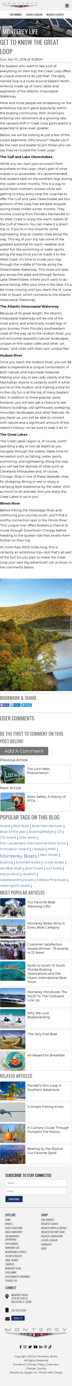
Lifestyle (38, 849)
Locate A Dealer (34, 14)
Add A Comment (24, 751)
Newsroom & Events (15, 1252)
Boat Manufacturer (47, 826)
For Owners (16, 14)
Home (8, 1220)
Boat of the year (13, 832)
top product (9, 874)
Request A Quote (55, 14)
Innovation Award (14, 849)
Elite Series (28, 837)
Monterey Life (12, 1248)
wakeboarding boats (17, 880)
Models (9, 1224)
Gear (43, 1248)
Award (5, 826)
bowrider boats (28, 862)
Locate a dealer (49, 1240)
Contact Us (11, 1280)
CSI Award (8, 837)
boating (6, 862)
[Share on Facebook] (4, 707)
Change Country (36, 1368)
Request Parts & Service (54, 1228)
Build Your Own (13, 1228)
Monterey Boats (18, 856)
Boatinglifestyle (41, 832)
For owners (47, 1220)
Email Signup (11, 1260)
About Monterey (13, 1232)
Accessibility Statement (17, 1276)
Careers (9, 1264)
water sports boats (15, 886)
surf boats (54, 868)
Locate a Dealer (13, 1256)
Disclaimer (11, 1272)
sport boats (34, 868)
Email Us (18, 1318)
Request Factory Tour (53, 1232)
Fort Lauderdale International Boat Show (33, 843)
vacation (29, 874)
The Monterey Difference (12, 1237)
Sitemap (52, 1364)
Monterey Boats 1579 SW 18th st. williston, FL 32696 (21, 1298)
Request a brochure (52, 1236)
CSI (59, 832)
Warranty (46, 1244)
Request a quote (49, 1224)
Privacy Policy (36, 1364)
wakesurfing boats (52, 880)
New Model (49, 855)
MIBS (52, 849)
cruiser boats (53, 862)
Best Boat (21, 826)
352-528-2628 (18, 1310)
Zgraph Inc (30, 1372)
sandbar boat (11, 868)
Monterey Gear (13, 1268)
